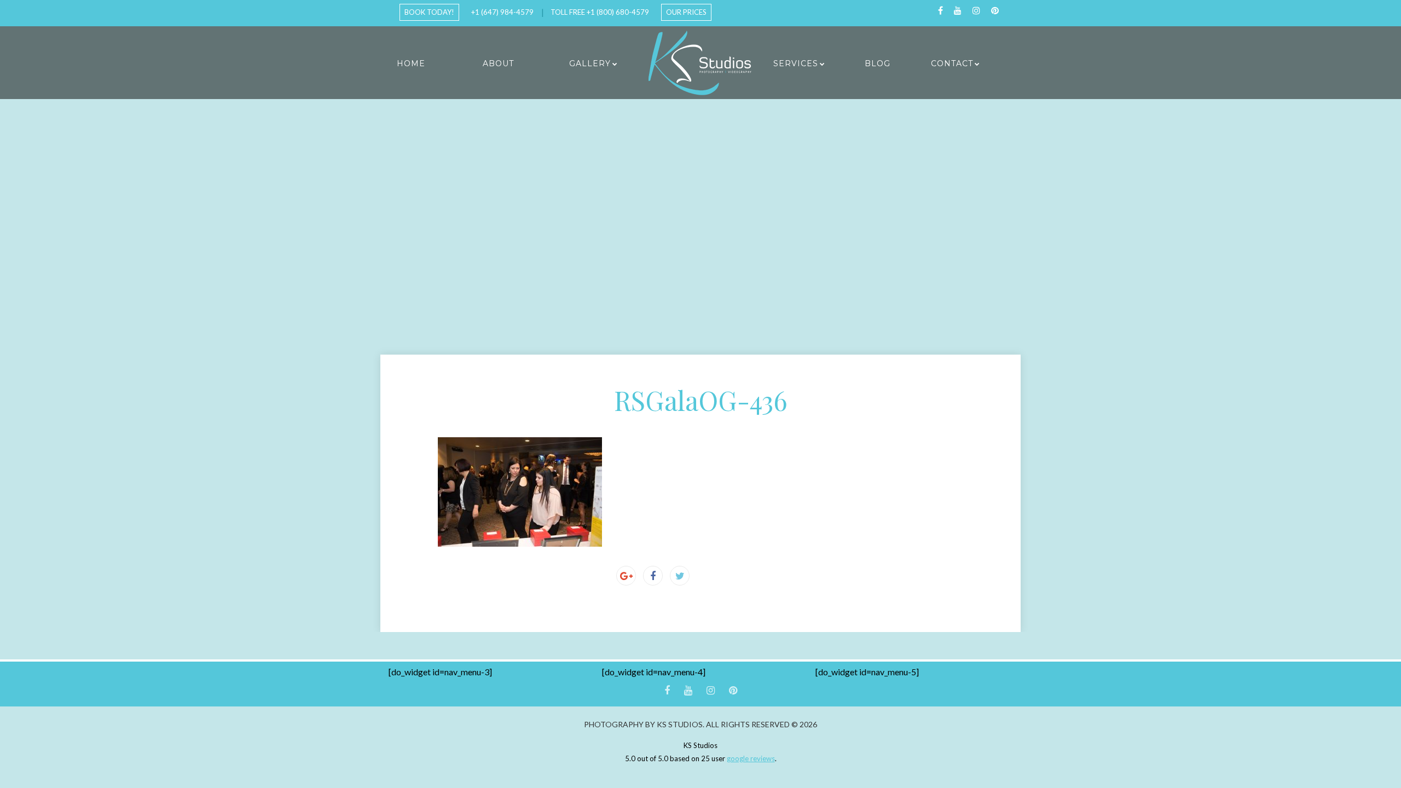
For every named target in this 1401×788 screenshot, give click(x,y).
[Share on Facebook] (653, 576)
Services (795, 63)
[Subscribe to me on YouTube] (957, 10)
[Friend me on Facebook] (940, 10)
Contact (952, 63)
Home (411, 63)
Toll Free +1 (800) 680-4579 (600, 12)
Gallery (590, 63)
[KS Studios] (700, 63)
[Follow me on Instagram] (976, 10)
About (498, 63)
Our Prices (686, 12)
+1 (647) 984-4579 (502, 12)
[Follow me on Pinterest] (995, 10)
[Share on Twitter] (680, 576)
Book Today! (429, 12)
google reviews (751, 758)
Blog (877, 63)
